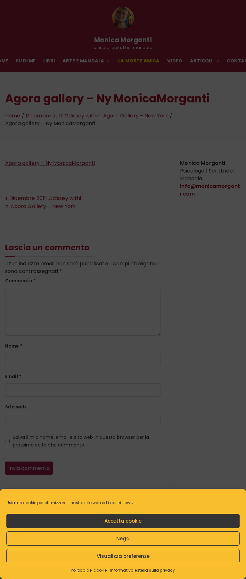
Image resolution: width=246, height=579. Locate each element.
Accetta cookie (123, 521)
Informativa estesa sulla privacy (142, 570)
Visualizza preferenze (123, 556)
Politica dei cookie (89, 570)
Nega (123, 538)
